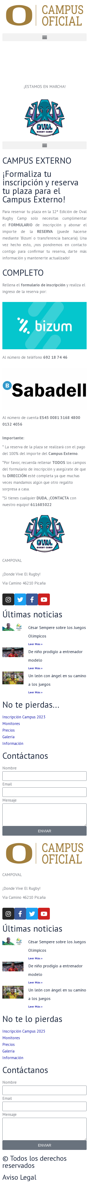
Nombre (9, 768)
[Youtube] (44, 599)
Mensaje (9, 800)
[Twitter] (20, 599)
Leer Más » (35, 644)
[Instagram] (8, 599)
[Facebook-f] (32, 599)
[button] (44, 37)
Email (7, 784)
